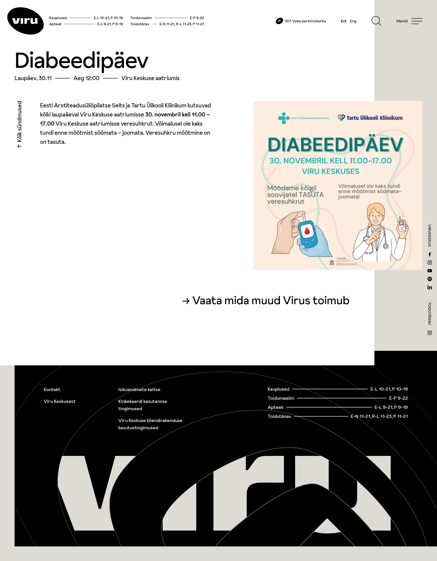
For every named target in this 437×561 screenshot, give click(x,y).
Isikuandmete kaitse (139, 389)
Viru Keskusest (60, 401)
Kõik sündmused (19, 122)
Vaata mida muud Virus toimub (271, 300)
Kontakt (52, 389)
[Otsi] (376, 20)
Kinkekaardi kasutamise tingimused (142, 405)
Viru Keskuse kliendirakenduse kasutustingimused (150, 424)
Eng (353, 20)
